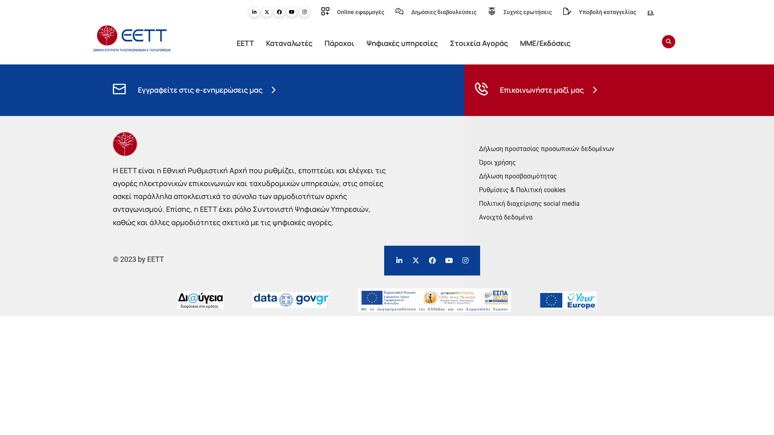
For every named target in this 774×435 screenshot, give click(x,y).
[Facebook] (279, 12)
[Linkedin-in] (254, 12)
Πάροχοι (339, 43)
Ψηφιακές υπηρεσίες (402, 43)
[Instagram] (304, 12)
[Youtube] (292, 12)
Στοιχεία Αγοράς (479, 43)
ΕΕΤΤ (245, 43)
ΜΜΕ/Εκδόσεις (545, 43)
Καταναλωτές (289, 43)
